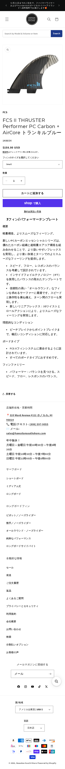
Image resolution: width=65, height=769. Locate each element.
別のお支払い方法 (32, 211)
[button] (7, 19)
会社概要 (11, 621)
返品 (8, 590)
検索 (8, 636)
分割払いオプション (17, 644)
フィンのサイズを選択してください (21, 157)
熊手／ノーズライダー (18, 522)
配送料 (5, 152)
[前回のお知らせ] (6, 5)
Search (56, 33)
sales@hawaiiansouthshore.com (26, 433)
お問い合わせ (13, 629)
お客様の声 (12, 652)
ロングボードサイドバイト (21, 545)
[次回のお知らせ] (59, 5)
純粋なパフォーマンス (18, 538)
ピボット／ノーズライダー (21, 515)
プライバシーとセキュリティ (22, 606)
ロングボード (13, 493)
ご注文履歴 (12, 582)
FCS (5, 112)
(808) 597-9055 (39, 424)
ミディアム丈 (13, 486)
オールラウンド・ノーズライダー (24, 530)
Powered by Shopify (47, 763)
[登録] (50, 674)
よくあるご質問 (15, 598)
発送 (8, 575)
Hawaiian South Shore (26, 763)
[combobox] (27, 33)
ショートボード (15, 478)
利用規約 (11, 613)
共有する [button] (11, 393)
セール (10, 567)
